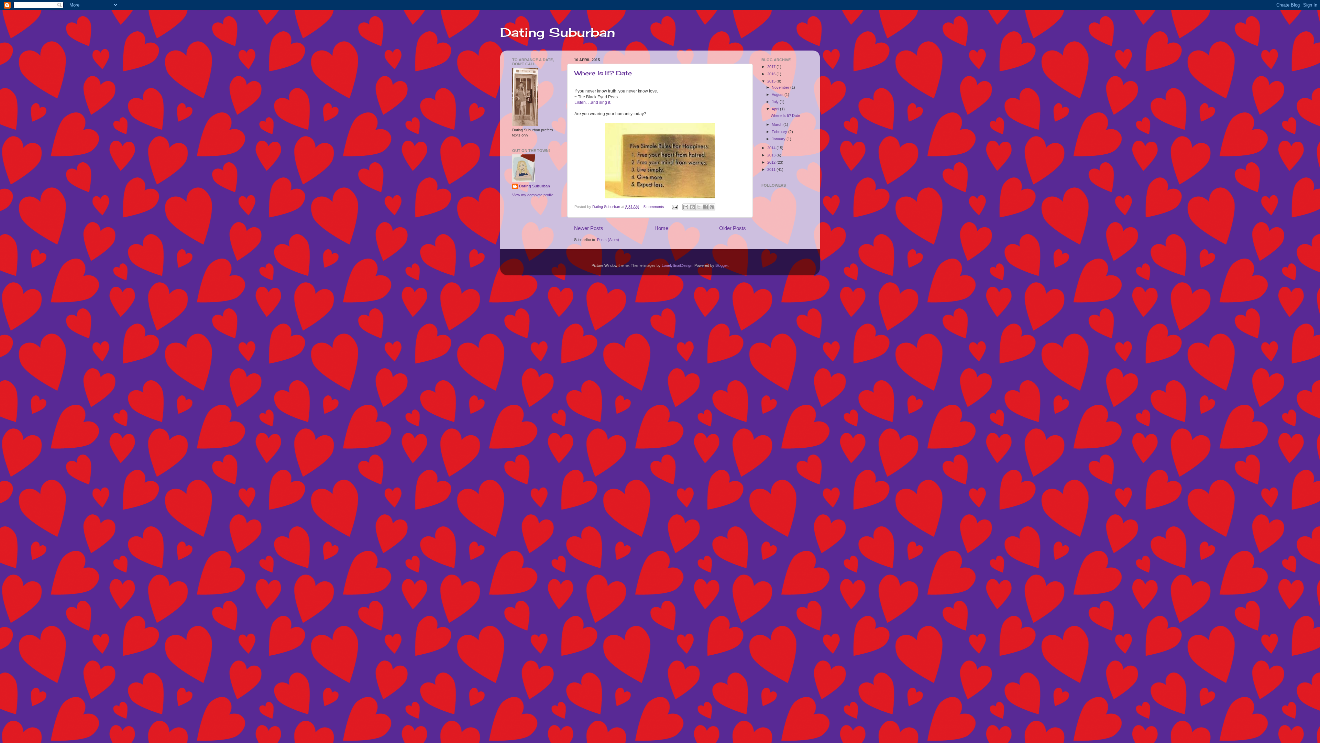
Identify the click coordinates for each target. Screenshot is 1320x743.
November (781, 87)
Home (661, 228)
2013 (772, 155)
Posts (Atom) (608, 240)
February (780, 132)
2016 (772, 74)
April (776, 109)
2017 (772, 67)
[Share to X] (698, 207)
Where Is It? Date (603, 73)
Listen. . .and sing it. (592, 102)
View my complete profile (532, 195)
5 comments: (655, 207)
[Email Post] (674, 207)
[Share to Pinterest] (711, 207)
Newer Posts (588, 228)
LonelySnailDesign (677, 265)
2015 (772, 81)
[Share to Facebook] (705, 207)
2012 (772, 162)
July (776, 102)
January (779, 139)
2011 (772, 169)
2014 (772, 148)
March (777, 124)
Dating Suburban (557, 32)
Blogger (721, 265)
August (778, 94)
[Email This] (685, 207)
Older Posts (732, 228)
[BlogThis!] (692, 207)
